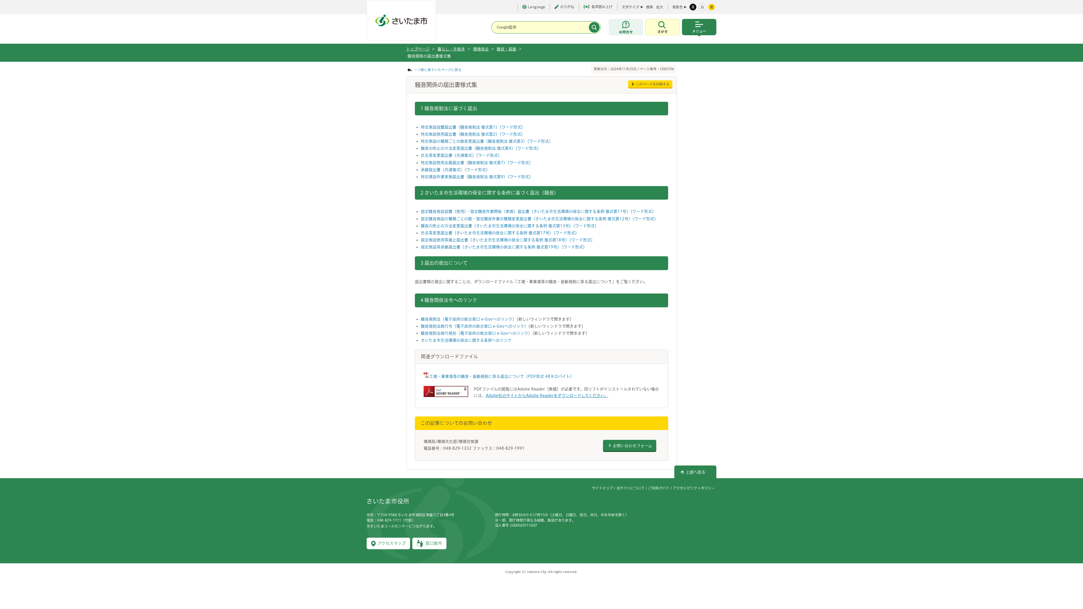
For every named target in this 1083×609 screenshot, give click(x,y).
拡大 (659, 7)
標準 (649, 7)
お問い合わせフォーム (632, 446)
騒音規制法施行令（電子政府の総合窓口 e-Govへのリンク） (474, 326)
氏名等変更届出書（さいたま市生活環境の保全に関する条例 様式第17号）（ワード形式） (500, 233)
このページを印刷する (653, 84)
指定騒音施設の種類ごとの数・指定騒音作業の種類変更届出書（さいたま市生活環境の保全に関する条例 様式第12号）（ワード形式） (539, 219)
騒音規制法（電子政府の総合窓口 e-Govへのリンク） (468, 319)
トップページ (418, 49)
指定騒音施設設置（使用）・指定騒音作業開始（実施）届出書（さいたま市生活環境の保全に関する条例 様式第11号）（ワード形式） (538, 211)
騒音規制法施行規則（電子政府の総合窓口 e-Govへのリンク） (476, 333)
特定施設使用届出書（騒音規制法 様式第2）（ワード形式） (473, 134)
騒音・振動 (506, 49)
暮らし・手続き (451, 49)
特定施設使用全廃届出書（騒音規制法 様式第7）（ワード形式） (477, 163)
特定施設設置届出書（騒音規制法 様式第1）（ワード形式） (473, 127)
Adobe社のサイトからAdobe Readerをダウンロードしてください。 (547, 396)
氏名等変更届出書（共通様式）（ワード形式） (461, 155)
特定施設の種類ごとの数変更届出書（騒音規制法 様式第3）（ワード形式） (487, 141)
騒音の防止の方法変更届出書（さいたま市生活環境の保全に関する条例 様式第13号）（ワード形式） (510, 226)
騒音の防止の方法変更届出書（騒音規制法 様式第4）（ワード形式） (481, 148)
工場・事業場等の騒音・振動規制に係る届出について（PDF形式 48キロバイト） (501, 376)
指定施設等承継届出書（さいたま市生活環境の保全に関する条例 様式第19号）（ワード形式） (504, 247)
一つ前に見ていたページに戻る (437, 69)
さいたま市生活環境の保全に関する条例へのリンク (466, 340)
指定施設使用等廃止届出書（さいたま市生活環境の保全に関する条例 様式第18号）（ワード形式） (508, 240)
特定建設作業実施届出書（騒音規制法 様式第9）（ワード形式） (477, 177)
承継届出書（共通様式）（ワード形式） (455, 170)
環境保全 (481, 49)
